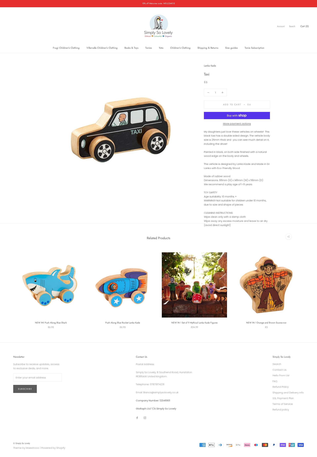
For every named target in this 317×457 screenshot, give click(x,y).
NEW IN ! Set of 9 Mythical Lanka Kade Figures (194, 322)
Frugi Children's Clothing (66, 48)
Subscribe (25, 388)
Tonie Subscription (254, 48)
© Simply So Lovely (21, 443)
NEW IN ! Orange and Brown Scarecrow (266, 322)
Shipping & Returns (207, 48)
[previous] (10, 287)
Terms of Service (283, 404)
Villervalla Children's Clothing (102, 48)
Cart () (304, 26)
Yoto (161, 48)
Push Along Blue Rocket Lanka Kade (122, 322)
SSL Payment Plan (283, 398)
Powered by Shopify (53, 448)
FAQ (275, 381)
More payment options (237, 123)
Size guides (231, 48)
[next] (306, 287)
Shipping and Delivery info (288, 392)
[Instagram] (145, 418)
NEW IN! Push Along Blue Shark (51, 322)
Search (292, 26)
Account (280, 26)
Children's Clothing (180, 48)
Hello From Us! (281, 375)
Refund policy (281, 409)
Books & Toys (131, 48)
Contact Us (279, 370)
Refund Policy (281, 387)
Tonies (148, 48)
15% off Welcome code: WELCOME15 (158, 3)
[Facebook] (137, 418)
